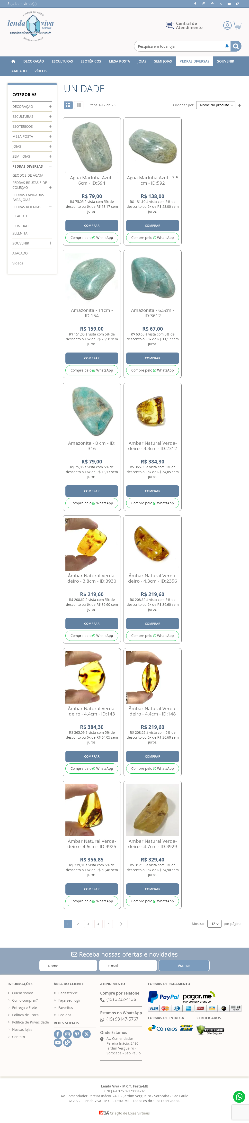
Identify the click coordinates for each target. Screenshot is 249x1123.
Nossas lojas (22, 1029)
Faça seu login (69, 1000)
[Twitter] (220, 3)
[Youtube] (229, 3)
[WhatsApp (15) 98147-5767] (239, 1096)
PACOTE (21, 216)
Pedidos (64, 1015)
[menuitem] (33, 61)
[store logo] (31, 26)
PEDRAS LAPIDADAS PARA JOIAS (28, 197)
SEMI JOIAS (21, 156)
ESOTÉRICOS (22, 126)
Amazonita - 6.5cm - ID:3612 (152, 313)
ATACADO (20, 253)
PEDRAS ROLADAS (26, 207)
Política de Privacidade (30, 1022)
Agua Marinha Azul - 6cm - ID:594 (92, 180)
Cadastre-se (68, 993)
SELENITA (19, 233)
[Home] (13, 61)
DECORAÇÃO (22, 106)
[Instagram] (203, 3)
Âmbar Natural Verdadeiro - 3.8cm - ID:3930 (91, 578)
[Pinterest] (212, 3)
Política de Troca (25, 1015)
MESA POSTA (22, 136)
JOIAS (16, 146)
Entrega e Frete (24, 1007)
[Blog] (237, 3)
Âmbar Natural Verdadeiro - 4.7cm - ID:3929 (152, 844)
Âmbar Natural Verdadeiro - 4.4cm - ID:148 (153, 711)
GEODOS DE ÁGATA (27, 175)
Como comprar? (25, 1000)
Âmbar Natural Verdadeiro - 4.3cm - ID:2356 (152, 578)
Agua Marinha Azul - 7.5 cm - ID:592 (152, 180)
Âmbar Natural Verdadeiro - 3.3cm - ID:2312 (152, 446)
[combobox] (188, 46)
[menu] (125, 66)
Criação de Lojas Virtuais (129, 1113)
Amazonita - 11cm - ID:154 (92, 313)
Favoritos (65, 1007)
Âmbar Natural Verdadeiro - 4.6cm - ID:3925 (91, 844)
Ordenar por (183, 105)
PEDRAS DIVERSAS (27, 166)
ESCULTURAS (22, 116)
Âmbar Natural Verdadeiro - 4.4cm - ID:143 (92, 711)
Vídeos (17, 263)
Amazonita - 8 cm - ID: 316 (92, 446)
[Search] (236, 46)
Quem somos (23, 993)
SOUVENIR (20, 243)
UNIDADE (22, 226)
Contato (18, 1036)
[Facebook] (195, 3)
